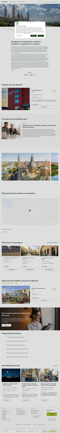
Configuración (19, 35)
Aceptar (40, 35)
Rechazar (33, 35)
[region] (30, 30)
